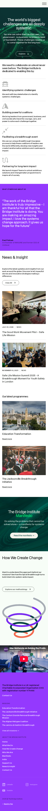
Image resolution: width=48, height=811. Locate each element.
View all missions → (10, 730)
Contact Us (7, 695)
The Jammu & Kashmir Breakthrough (18, 725)
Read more (7, 439)
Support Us (7, 763)
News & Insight (8, 766)
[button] (44, 4)
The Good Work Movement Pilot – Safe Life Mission (23, 333)
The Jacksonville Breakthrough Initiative (19, 480)
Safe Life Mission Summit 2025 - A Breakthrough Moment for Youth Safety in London (23, 378)
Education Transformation (16, 433)
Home (5, 742)
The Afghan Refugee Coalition (15, 721)
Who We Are (7, 752)
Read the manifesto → (24, 535)
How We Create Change (12, 749)
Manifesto (6, 756)
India (4, 759)
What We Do (7, 745)
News (19, 327)
